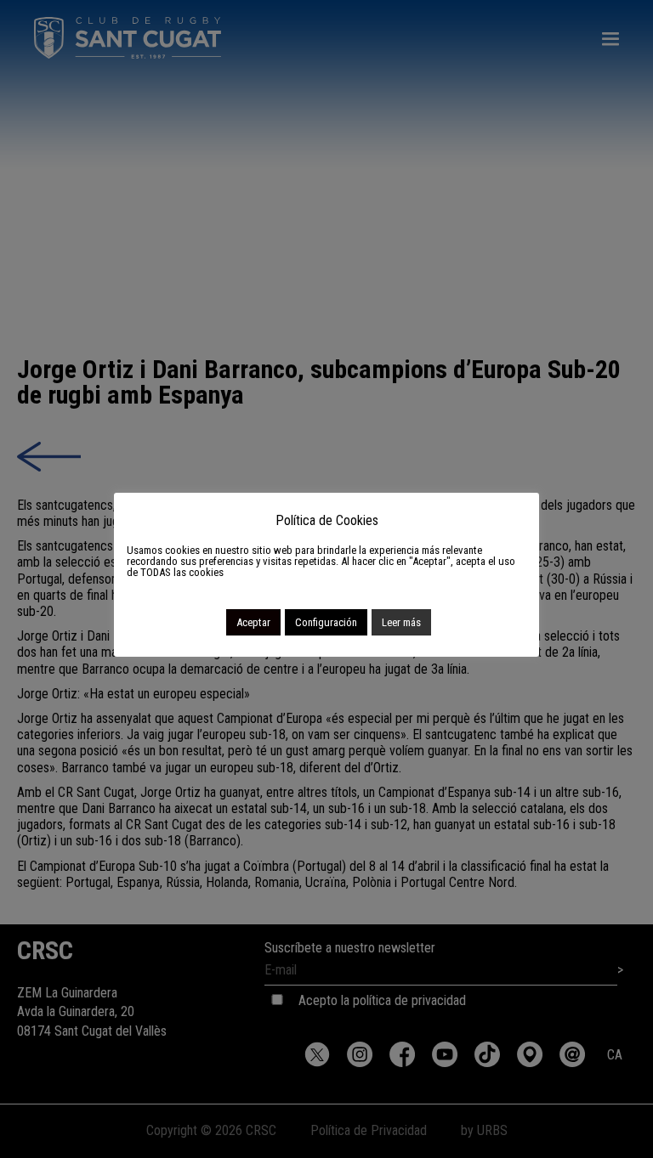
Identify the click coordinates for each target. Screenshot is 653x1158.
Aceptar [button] (253, 622)
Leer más (401, 622)
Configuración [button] (326, 622)
